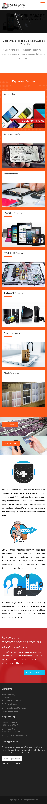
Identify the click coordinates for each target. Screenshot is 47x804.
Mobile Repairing (11, 174)
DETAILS (23, 115)
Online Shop (11, 443)
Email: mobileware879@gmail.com (16, 708)
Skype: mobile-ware (10, 712)
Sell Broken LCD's (12, 134)
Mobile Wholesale (11, 373)
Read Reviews (36, 672)
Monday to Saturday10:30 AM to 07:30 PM (11, 723)
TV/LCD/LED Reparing (13, 253)
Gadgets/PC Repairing (13, 293)
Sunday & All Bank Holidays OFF (15, 736)
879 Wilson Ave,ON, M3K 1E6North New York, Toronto (11, 697)
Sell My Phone (10, 94)
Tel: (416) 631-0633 (9, 704)
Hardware (10, 424)
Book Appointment (12, 758)
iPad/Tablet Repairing (13, 213)
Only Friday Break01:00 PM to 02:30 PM (11, 730)
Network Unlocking (12, 333)
